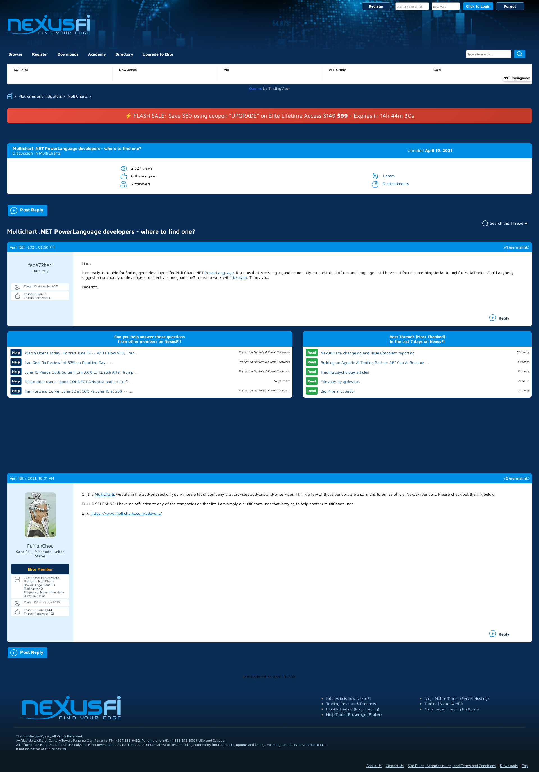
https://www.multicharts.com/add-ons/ (126, 513)
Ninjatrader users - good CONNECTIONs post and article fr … (79, 381)
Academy (97, 54)
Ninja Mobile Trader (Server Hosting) (456, 698)
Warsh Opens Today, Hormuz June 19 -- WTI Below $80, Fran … (82, 352)
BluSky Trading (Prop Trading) (352, 709)
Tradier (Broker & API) (443, 703)
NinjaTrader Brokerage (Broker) (354, 714)
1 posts (389, 175)
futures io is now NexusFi (348, 698)
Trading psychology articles (345, 372)
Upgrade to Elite (158, 54)
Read (311, 352)
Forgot (510, 6)
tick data (239, 277)
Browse (15, 54)
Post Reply (25, 209)
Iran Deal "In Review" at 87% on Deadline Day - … (69, 362)
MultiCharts (105, 494)
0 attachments (396, 183)
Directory (124, 54)
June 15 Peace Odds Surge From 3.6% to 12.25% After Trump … (81, 372)
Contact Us (395, 765)
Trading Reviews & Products (351, 703)
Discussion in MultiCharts (37, 153)
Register (376, 6)
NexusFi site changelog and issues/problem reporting (368, 352)
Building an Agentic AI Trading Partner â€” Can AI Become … (374, 362)
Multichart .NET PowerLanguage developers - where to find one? (77, 148)
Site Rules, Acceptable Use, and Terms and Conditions (452, 765)
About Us (374, 765)
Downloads (68, 54)
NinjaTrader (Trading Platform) (451, 709)
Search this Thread (506, 223)
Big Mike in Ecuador (338, 391)
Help (16, 352)
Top (525, 765)
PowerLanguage (219, 272)
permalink (519, 247)
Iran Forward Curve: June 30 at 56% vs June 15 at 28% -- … (78, 391)
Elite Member (40, 569)
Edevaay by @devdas (340, 381)
